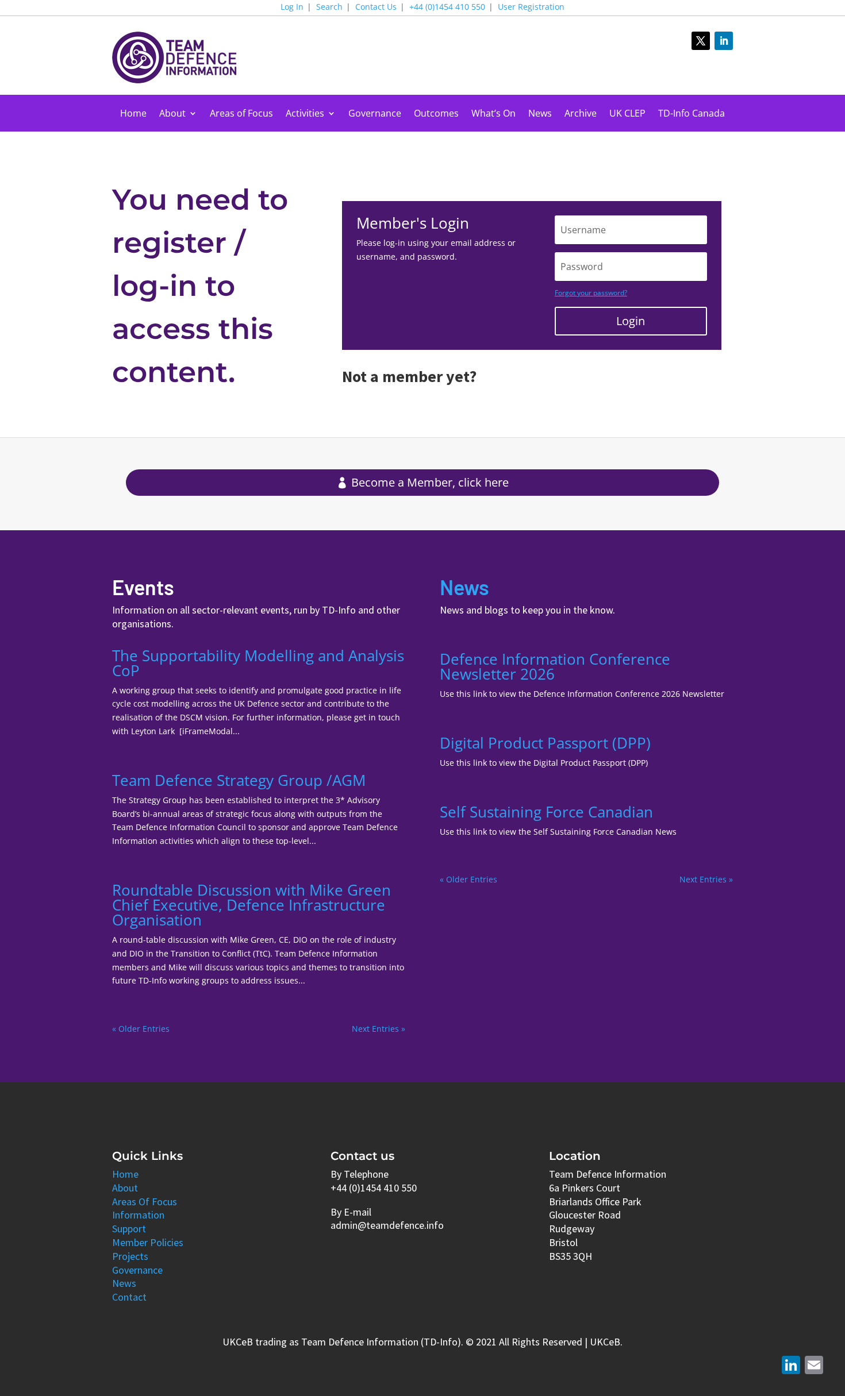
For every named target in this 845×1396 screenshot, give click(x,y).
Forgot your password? (591, 293)
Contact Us (376, 7)
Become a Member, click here (430, 482)
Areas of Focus (241, 114)
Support (129, 1228)
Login (630, 321)
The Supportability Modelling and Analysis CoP (258, 663)
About (172, 114)
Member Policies (147, 1242)
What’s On (493, 114)
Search (329, 7)
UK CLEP (627, 114)
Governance (374, 114)
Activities (305, 114)
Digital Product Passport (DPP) (545, 742)
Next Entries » (378, 1028)
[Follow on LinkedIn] (724, 41)
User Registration (531, 7)
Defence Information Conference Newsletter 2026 (555, 666)
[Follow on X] (701, 41)
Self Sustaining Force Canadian (546, 811)
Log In (292, 7)
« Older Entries (141, 1028)
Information (138, 1214)
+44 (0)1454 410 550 (447, 7)
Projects (130, 1256)
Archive (580, 114)
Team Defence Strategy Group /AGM (239, 780)
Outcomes (436, 114)
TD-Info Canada (691, 114)
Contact (129, 1297)
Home (133, 114)
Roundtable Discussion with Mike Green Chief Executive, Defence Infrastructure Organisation (251, 905)
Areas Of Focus (144, 1201)
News (540, 114)
